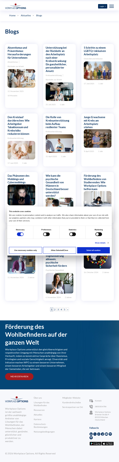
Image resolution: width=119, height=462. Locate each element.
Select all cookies (93, 250)
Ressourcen (39, 410)
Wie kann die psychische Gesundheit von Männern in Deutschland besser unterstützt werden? (57, 185)
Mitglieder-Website (71, 397)
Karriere (37, 419)
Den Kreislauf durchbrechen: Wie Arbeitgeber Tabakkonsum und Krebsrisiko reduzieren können (19, 125)
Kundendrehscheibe (71, 402)
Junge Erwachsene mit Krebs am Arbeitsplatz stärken (94, 122)
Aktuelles (38, 414)
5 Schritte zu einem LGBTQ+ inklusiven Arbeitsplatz (95, 51)
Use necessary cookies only (25, 250)
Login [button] (102, 6)
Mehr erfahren (19, 376)
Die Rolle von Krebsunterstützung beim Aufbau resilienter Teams (57, 122)
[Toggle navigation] (111, 6)
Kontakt (98, 401)
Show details (100, 243)
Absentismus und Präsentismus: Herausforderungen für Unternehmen (19, 52)
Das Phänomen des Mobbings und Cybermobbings (18, 179)
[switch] (46, 234)
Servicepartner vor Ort (72, 407)
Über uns (38, 397)
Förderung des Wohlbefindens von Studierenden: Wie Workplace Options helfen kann (95, 182)
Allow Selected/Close (59, 250)
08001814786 (100, 406)
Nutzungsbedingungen (44, 431)
